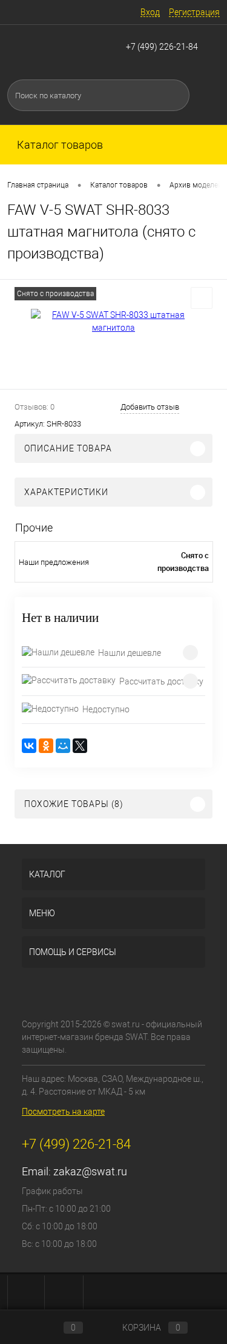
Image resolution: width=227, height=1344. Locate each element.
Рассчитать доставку (161, 681)
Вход (150, 12)
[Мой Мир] (63, 745)
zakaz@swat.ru (90, 1171)
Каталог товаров (59, 144)
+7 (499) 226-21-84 (162, 47)
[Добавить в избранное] (201, 298)
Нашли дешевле (129, 653)
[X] (80, 745)
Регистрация (194, 12)
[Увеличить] (113, 321)
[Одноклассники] (46, 745)
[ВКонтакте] (29, 745)
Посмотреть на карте (63, 1111)
